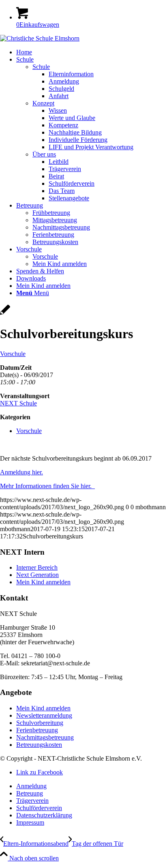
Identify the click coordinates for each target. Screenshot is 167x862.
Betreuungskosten (39, 744)
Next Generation (37, 574)
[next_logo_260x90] (39, 38)
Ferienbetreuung (37, 730)
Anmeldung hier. (21, 472)
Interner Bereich (37, 567)
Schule (41, 66)
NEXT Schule (18, 403)
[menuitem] (91, 52)
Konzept (43, 103)
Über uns (44, 154)
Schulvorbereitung (39, 722)
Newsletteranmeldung (44, 715)
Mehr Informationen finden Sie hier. (47, 485)
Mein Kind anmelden (43, 582)
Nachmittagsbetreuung (45, 737)
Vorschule (13, 353)
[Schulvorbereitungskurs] (5, 314)
